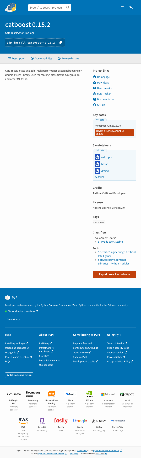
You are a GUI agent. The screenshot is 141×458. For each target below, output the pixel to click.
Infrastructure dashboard (46, 349)
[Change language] (131, 7)
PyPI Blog (44, 343)
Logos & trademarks (49, 360)
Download (103, 83)
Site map (74, 453)
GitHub (101, 105)
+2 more (99, 177)
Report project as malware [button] (114, 274)
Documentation (106, 99)
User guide (10, 352)
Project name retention (17, 357)
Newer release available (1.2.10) (110, 132)
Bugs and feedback (83, 343)
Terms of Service (115, 343)
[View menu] (122, 7)
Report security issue (118, 348)
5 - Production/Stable (110, 242)
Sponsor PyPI (80, 357)
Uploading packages (15, 348)
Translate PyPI (80, 352)
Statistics (44, 356)
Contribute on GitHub (84, 348)
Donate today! (13, 319)
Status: (21, 311)
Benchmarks (104, 88)
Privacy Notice (114, 357)
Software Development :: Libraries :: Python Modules (113, 262)
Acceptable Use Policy (118, 361)
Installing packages (15, 343)
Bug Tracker (104, 94)
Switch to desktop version (19, 375)
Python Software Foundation (56, 305)
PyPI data (99, 119)
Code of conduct (115, 352)
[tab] (16, 58)
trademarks (82, 450)
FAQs (7, 361)
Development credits (84, 361)
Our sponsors (46, 365)
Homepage (103, 77)
